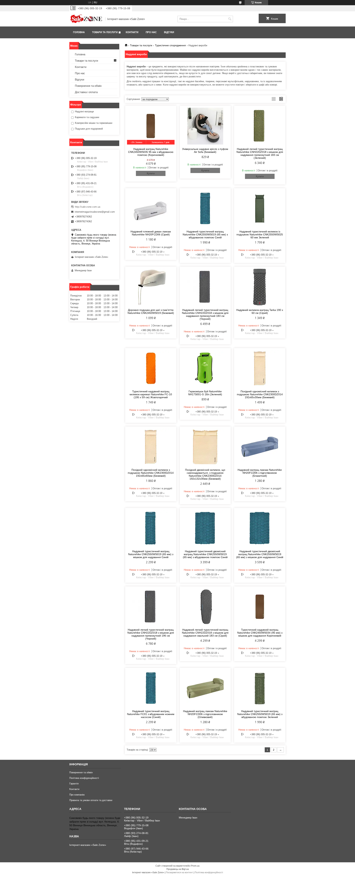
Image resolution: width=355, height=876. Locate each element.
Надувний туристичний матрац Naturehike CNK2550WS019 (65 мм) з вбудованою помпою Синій (205, 234)
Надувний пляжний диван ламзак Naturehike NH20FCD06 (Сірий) (151, 233)
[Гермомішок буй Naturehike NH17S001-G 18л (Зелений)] (205, 368)
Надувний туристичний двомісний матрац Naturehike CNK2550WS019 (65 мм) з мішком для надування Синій (259, 554)
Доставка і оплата (86, 92)
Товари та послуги (105, 32)
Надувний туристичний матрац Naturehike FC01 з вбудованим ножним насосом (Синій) (150, 714)
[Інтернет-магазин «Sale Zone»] (86, 19)
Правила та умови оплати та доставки (90, 800)
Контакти (132, 32)
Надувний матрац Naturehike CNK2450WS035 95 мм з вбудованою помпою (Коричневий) (150, 151)
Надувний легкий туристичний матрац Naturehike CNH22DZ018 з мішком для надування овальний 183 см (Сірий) (205, 632)
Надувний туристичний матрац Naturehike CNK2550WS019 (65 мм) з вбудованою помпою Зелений (259, 714)
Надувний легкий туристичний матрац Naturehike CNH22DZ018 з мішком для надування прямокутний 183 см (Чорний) (205, 314)
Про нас (151, 32)
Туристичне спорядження (170, 45)
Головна (79, 32)
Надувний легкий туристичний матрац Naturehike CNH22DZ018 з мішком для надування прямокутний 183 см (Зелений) (259, 153)
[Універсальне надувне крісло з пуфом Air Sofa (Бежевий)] (205, 126)
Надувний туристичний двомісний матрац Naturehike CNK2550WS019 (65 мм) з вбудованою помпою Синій (205, 554)
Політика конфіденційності (84, 778)
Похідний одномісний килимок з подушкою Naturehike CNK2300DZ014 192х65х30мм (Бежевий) (260, 394)
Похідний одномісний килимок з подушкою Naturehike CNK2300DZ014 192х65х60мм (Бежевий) (151, 472)
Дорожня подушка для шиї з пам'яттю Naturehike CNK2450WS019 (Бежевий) (151, 311)
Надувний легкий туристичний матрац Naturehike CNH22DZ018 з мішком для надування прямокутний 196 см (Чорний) (150, 634)
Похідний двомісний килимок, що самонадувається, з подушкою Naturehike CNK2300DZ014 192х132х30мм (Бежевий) (205, 474)
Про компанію (77, 794)
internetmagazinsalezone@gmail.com (95, 211)
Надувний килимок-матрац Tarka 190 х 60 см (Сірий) (259, 311)
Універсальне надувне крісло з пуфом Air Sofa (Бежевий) (205, 150)
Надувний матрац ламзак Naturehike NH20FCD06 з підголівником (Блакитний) (260, 472)
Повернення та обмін (88, 85)
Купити (151, 173)
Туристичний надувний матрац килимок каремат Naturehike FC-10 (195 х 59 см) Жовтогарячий (151, 394)
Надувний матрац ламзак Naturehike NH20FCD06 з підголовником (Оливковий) (205, 714)
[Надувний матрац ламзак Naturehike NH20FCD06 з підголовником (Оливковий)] (205, 688)
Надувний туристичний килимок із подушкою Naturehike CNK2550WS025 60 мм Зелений (259, 234)
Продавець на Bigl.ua (177, 869)
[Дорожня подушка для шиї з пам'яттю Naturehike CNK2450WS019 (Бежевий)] (151, 287)
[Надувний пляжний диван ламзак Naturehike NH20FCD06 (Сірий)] (151, 208)
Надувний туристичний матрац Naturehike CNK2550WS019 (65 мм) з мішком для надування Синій (150, 554)
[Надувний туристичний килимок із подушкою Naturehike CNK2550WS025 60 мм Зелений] (259, 208)
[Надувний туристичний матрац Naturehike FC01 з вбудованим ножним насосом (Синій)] (151, 688)
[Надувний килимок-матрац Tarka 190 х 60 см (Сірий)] (259, 287)
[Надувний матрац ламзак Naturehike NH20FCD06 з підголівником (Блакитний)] (259, 446)
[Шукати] (229, 19)
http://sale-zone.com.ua (87, 206)
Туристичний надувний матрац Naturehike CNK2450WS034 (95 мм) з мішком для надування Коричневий (259, 632)
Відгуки (169, 32)
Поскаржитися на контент (179, 872)
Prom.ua (195, 866)
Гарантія (74, 783)
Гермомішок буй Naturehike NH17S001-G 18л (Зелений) (205, 393)
